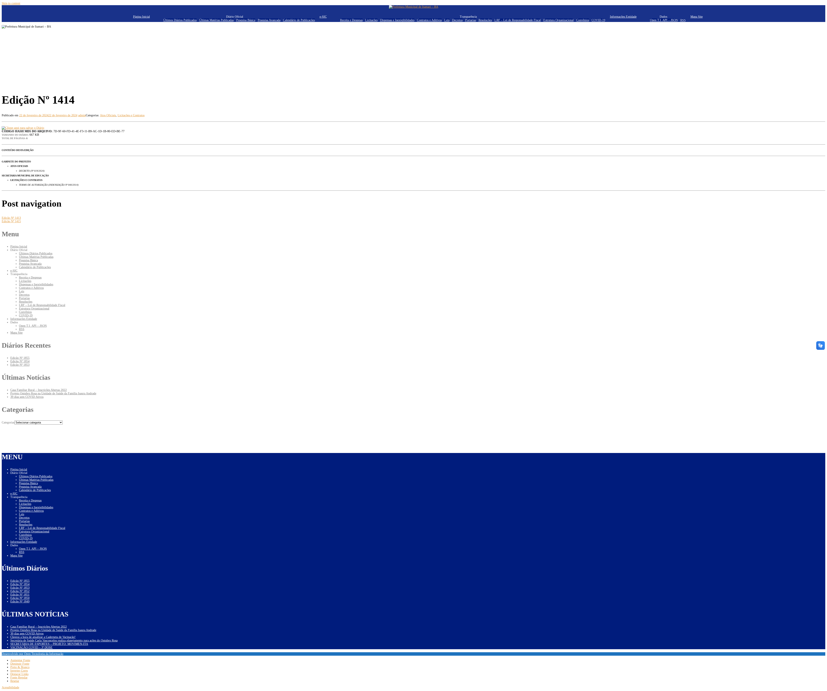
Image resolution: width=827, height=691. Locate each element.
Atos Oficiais (108, 115)
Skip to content (11, 3)
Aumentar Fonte (20, 660)
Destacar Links (19, 674)
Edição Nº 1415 (11, 221)
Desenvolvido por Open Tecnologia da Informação (32, 653)
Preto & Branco (20, 667)
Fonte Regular (19, 677)
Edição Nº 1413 (11, 217)
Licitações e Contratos (131, 115)
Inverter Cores (19, 670)
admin (82, 115)
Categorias (8, 422)
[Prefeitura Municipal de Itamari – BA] (413, 6)
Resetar (14, 681)
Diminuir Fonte (19, 663)
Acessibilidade (10, 687)
